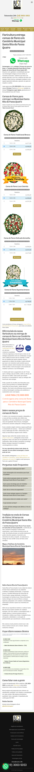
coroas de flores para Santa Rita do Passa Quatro (16, 325)
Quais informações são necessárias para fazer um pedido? (16, 473)
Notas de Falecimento (17, 755)
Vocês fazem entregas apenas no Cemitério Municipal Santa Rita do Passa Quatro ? (15, 494)
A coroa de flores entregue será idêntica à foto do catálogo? (16, 507)
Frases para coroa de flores (17, 732)
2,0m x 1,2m (12, 304)
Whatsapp (21, 88)
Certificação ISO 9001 (8, 348)
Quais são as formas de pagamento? (13, 489)
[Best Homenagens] (17, 6)
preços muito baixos (8, 438)
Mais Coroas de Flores (17, 319)
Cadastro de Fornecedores (17, 736)
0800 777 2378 (17, 18)
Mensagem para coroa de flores (17, 729)
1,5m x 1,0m (12, 149)
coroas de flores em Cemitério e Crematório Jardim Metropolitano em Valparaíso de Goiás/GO (16, 457)
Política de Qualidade (17, 752)
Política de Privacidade (17, 748)
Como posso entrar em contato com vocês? (15, 499)
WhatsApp (16, 685)
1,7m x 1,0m (12, 301)
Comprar (17, 154)
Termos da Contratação (17, 739)
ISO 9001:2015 (17, 745)
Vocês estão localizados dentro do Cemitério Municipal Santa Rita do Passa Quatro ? (15, 479)
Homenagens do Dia (17, 758)
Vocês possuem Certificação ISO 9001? (14, 469)
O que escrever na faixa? (10, 503)
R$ (28, 143)
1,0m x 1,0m (12, 143)
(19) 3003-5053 (23, 16)
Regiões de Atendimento (17, 726)
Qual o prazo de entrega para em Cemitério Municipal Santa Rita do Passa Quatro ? (15, 485)
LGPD (17, 742)
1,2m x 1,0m (12, 146)
